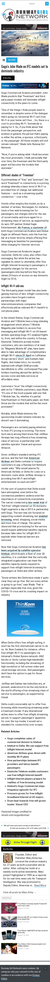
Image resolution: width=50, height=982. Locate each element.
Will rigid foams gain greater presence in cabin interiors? (22, 825)
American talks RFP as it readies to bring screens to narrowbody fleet (33, 918)
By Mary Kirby (8, 78)
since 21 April (23, 355)
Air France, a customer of (32, 227)
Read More (40, 885)
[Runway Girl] (25, 20)
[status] (45, 968)
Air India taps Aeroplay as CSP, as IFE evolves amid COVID (28, 828)
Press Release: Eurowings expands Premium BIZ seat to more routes (32, 904)
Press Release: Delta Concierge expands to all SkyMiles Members (32, 945)
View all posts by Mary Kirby (19, 892)
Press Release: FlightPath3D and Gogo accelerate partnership (33, 931)
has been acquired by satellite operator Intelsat (23, 550)
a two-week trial (35, 502)
